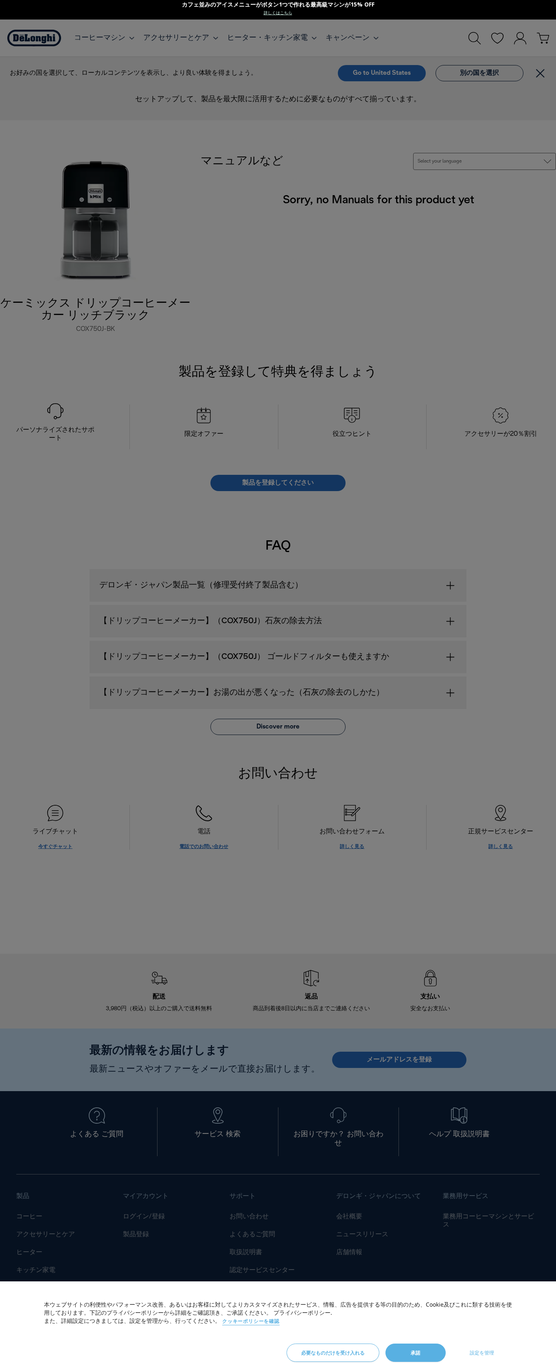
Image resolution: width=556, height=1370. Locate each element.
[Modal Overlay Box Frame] (278, 10)
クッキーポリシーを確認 (251, 1321)
